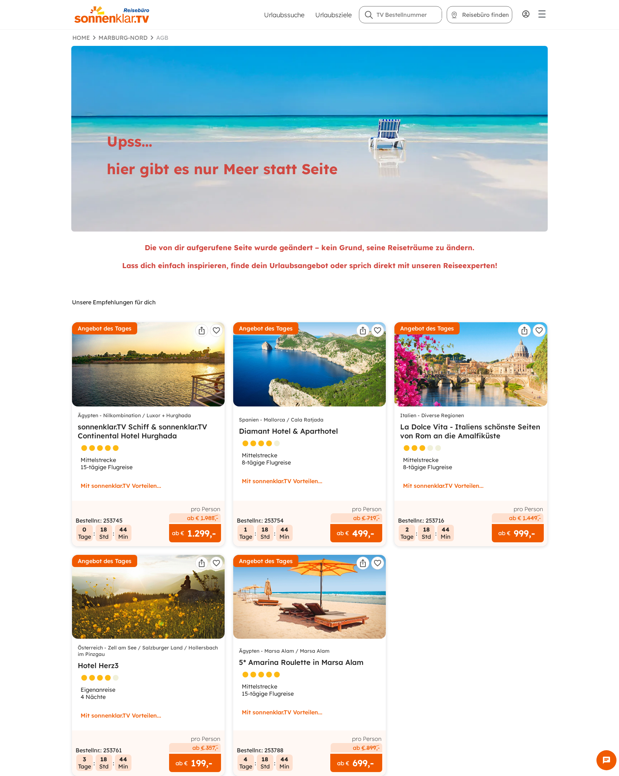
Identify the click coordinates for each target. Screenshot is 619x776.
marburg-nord (123, 37)
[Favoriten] (216, 330)
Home (81, 37)
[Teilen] (201, 330)
